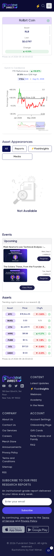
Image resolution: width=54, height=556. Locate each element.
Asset (26, 28)
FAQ (32, 445)
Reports (19, 148)
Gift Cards (36, 430)
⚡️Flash (40, 148)
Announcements (11, 447)
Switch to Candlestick (14, 68)
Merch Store (9, 441)
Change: (27, 48)
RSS (4, 472)
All (6, 148)
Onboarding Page (40, 425)
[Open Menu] (49, 6)
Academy (36, 400)
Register (44, 259)
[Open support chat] (48, 550)
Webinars (35, 394)
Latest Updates (39, 383)
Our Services (9, 430)
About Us (7, 419)
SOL (10, 347)
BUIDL (10, 321)
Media (17, 156)
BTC (10, 314)
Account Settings (40, 419)
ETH (10, 327)
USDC (10, 353)
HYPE (10, 334)
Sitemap (7, 467)
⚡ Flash (39, 389)
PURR (10, 340)
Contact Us (9, 425)
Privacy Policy (10, 452)
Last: (27, 38)
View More (27, 288)
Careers (7, 436)
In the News (37, 405)
